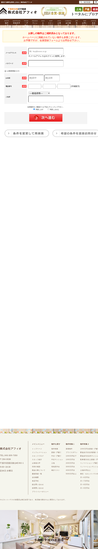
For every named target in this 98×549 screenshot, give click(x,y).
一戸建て (26, 23)
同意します (39, 109)
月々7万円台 (85, 481)
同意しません (54, 109)
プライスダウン (71, 452)
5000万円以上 (71, 474)
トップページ (37, 449)
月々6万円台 (85, 477)
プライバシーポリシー (40, 492)
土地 (43, 23)
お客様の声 (59, 24)
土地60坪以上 (85, 470)
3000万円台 (70, 467)
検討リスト (55, 470)
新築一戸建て (56, 452)
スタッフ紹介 (50, 23)
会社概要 (68, 23)
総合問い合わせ (38, 484)
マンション (35, 23)
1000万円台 (70, 459)
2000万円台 (70, 463)
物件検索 (54, 449)
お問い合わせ (84, 23)
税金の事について (38, 470)
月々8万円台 (85, 484)
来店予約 (93, 23)
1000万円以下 (71, 456)
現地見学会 (17, 23)
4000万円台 (70, 470)
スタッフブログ (38, 456)
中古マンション (57, 459)
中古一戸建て (56, 456)
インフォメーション (39, 452)
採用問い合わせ (38, 488)
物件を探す (6, 24)
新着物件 (69, 449)
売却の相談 (36, 467)
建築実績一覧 (37, 474)
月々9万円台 (85, 488)
